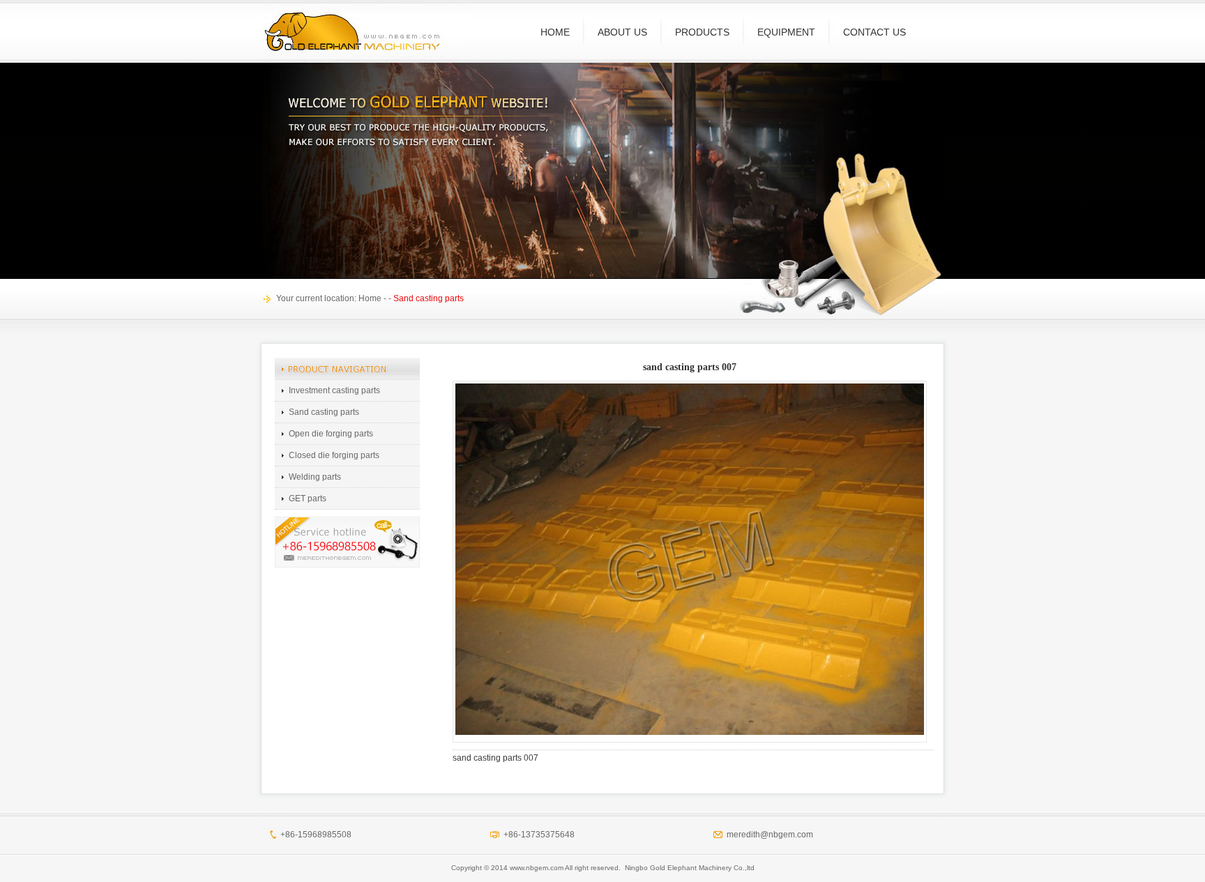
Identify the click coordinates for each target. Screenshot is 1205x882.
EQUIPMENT (786, 32)
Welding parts (315, 477)
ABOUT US (622, 32)
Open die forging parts (331, 434)
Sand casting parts (324, 412)
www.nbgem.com (536, 868)
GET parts (307, 498)
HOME (555, 32)
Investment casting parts (334, 390)
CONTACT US (874, 32)
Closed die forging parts (334, 455)
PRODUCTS (702, 32)
